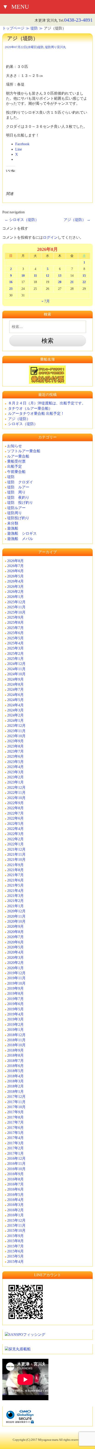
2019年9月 (15, 988)
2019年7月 (15, 999)
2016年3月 (15, 1205)
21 (72, 282)
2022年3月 (15, 834)
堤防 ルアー (18, 487)
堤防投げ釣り (18, 518)
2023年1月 (15, 782)
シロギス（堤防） (22, 220)
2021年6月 (15, 880)
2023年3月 (15, 772)
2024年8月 (15, 684)
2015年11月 (16, 1225)
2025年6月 (15, 633)
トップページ (13, 28)
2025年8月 (15, 622)
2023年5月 (15, 762)
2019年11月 (16, 978)
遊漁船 (12, 528)
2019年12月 (16, 973)
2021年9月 (15, 865)
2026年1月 (15, 597)
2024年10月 (16, 674)
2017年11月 (16, 1102)
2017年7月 (15, 1122)
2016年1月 (15, 1215)
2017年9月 (15, 1112)
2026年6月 (15, 571)
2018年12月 (16, 1035)
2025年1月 (15, 659)
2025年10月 (16, 612)
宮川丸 (61, 47)
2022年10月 (16, 798)
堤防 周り (16, 492)
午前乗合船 (16, 472)
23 (10, 288)
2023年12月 (16, 725)
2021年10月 (16, 859)
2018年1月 (15, 1091)
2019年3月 (15, 1019)
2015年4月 (15, 1262)
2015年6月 (15, 1251)
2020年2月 (15, 963)
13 (59, 275)
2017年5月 (15, 1133)
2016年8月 (15, 1179)
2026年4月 (15, 581)
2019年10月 (16, 983)
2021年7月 (15, 875)
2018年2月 (15, 1086)
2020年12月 (16, 911)
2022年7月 (15, 813)
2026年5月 (15, 576)
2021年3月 (15, 896)
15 (84, 275)
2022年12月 (16, 787)
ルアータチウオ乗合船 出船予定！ (36, 413)
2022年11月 (16, 792)
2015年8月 (15, 1241)
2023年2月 (15, 777)
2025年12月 (16, 602)
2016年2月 (15, 1210)
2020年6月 (15, 942)
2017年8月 (15, 1117)
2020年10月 (16, 921)
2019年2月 (15, 1024)
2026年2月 (15, 592)
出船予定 (14, 466)
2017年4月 (15, 1138)
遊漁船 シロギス (22, 533)
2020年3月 (15, 957)
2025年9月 (15, 617)
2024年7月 (15, 689)
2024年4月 (15, 705)
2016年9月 (15, 1174)
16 (10, 282)
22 (84, 282)
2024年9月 (15, 679)
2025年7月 (15, 628)
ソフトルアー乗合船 (23, 451)
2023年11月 (16, 731)
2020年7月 (15, 937)
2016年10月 (16, 1169)
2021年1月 (15, 906)
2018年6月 (15, 1066)
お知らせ (14, 446)
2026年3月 (15, 586)
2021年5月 (15, 885)
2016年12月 (16, 1158)
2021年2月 (15, 901)
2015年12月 (16, 1220)
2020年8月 (15, 932)
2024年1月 (15, 720)
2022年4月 (15, 829)
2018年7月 (15, 1061)
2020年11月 (16, 916)
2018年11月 (16, 1040)
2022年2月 (15, 839)
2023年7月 (15, 751)
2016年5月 (15, 1195)
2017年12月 (16, 1096)
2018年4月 (15, 1076)
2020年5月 (15, 947)
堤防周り (51, 47)
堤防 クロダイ (20, 482)
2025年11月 (16, 607)
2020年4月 (15, 952)
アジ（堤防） (77, 220)
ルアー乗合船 (18, 456)
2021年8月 (15, 870)
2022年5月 (15, 824)
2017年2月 (15, 1148)
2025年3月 (15, 648)
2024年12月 (16, 664)
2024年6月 (15, 695)
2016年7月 (15, 1184)
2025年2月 (15, 653)
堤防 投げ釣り (20, 502)
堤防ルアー (16, 508)
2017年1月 (15, 1153)
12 (47, 275)
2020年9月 (15, 926)
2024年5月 (15, 700)
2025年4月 (15, 643)
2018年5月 (15, 1071)
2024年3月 (15, 710)
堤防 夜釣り (18, 497)
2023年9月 (15, 741)
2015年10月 (16, 1230)
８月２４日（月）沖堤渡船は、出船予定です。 (47, 403)
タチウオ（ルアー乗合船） (30, 408)
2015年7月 (15, 1246)
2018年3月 (15, 1081)
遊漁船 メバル (20, 539)
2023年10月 (16, 736)
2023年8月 (15, 746)
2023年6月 (15, 756)
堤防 (34, 28)
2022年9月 (15, 803)
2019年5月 (15, 1009)
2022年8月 (15, 808)
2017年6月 (15, 1128)
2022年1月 (15, 844)
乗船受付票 (16, 461)
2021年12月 (16, 849)
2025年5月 (15, 638)
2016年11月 (16, 1163)
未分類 (12, 523)
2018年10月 (16, 1045)
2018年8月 (15, 1055)
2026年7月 (15, 566)
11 (35, 275)
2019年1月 (15, 1030)
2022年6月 (15, 818)
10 (23, 275)
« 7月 (46, 301)
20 (59, 282)
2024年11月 (16, 669)
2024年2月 (15, 715)
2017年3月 (15, 1143)
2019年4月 (15, 1014)
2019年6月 (15, 1004)
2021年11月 (16, 854)
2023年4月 (15, 767)
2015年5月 (15, 1256)
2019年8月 (15, 993)
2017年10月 (16, 1107)
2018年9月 (15, 1050)
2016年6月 (15, 1189)
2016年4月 (15, 1200)
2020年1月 (15, 968)
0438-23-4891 (78, 20)
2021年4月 (15, 891)
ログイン (50, 237)
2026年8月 (15, 561)
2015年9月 (15, 1236)
